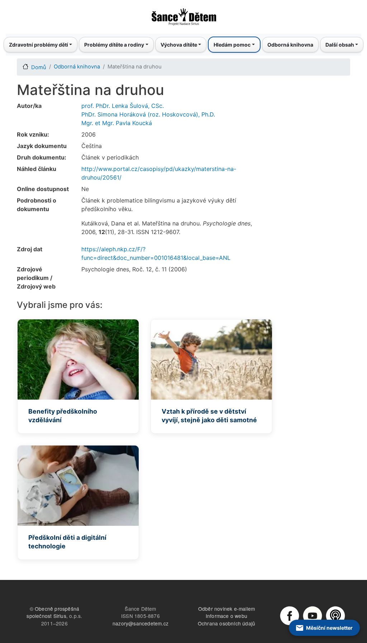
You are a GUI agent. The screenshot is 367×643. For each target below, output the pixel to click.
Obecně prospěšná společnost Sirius (53, 612)
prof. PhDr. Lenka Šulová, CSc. (122, 105)
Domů (38, 67)
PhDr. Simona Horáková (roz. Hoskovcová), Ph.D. (148, 114)
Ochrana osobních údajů (226, 623)
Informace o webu (226, 615)
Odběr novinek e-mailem (226, 608)
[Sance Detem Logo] (183, 14)
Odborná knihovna (290, 45)
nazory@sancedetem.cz (140, 623)
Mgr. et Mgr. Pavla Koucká (116, 123)
